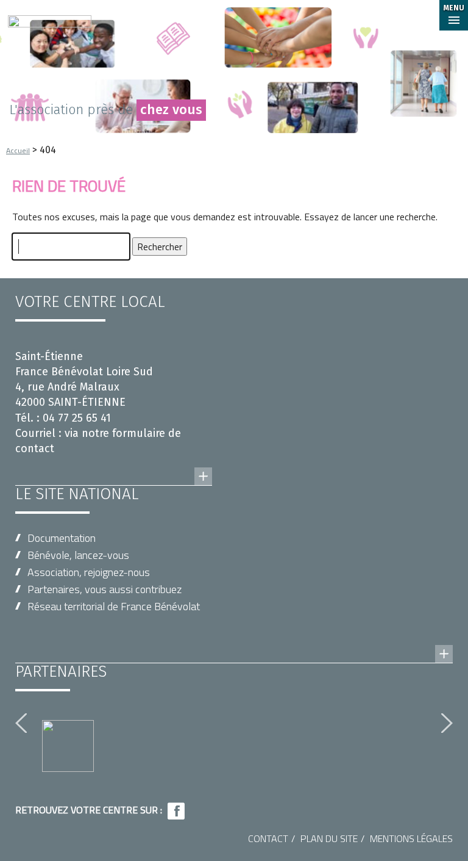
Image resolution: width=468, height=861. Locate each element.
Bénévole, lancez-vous (78, 555)
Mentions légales (411, 838)
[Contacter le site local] (113, 464)
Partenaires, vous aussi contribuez (104, 589)
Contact (268, 838)
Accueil (18, 150)
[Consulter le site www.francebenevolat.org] (234, 642)
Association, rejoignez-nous (88, 572)
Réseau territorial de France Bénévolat (113, 606)
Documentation (61, 538)
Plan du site (329, 838)
